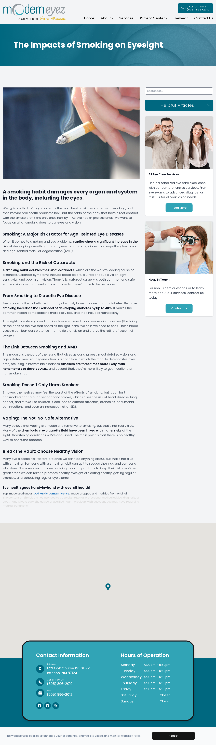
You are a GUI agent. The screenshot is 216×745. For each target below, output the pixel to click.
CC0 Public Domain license (51, 493)
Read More (179, 208)
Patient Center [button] (152, 18)
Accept (174, 736)
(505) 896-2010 (59, 682)
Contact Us (203, 18)
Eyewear (180, 18)
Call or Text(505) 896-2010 (198, 8)
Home (89, 18)
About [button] (106, 18)
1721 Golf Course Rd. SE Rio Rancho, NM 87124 (68, 668)
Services (126, 18)
